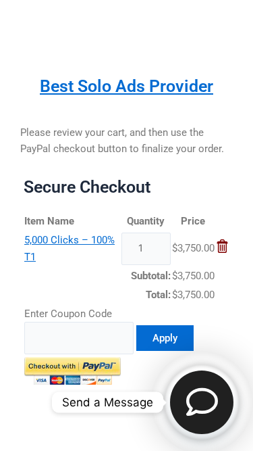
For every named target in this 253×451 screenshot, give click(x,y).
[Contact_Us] (201, 402)
